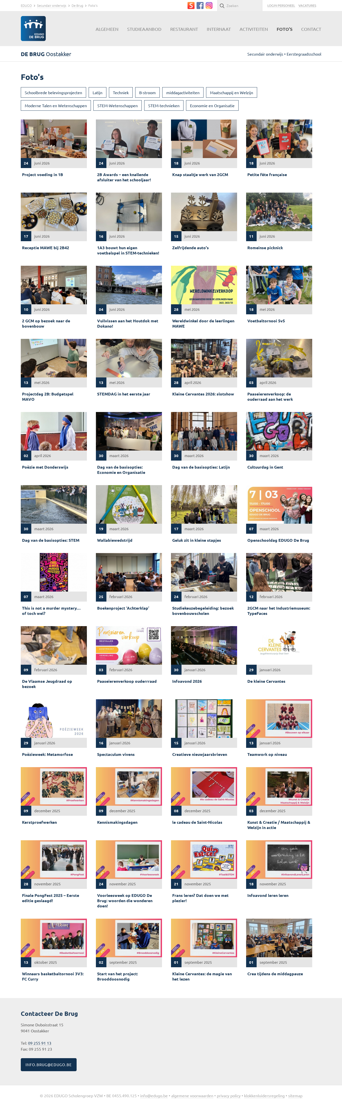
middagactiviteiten (183, 92)
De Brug (77, 5)
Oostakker (46, 54)
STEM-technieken (164, 105)
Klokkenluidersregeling (264, 1095)
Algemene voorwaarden (192, 1095)
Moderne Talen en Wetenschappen (56, 105)
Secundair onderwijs (51, 5)
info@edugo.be (154, 1095)
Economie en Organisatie (212, 105)
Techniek (121, 92)
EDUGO (26, 5)
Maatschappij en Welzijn (231, 92)
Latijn (97, 92)
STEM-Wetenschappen (117, 105)
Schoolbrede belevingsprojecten (53, 92)
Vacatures (307, 5)
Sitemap (295, 1095)
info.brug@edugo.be (49, 1064)
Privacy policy (229, 1095)
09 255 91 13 (39, 1042)
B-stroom (147, 92)
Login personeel (281, 5)
